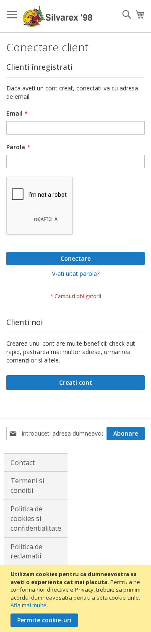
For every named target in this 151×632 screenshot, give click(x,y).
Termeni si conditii (27, 485)
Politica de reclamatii (26, 551)
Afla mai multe (28, 605)
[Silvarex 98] (57, 16)
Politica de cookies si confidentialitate (35, 518)
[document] (76, 598)
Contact (22, 462)
